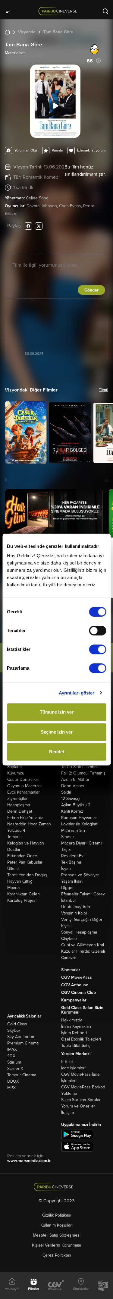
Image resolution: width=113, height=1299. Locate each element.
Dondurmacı (72, 785)
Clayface (69, 938)
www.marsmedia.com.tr (29, 1160)
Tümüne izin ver (57, 711)
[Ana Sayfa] (7, 32)
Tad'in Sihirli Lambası (80, 766)
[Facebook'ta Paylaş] (28, 226)
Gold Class (17, 1024)
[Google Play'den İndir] (77, 1134)
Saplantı (14, 766)
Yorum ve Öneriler (78, 1106)
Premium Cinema (23, 1043)
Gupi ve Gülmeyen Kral (82, 945)
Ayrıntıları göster (77, 692)
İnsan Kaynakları (76, 1026)
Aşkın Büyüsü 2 (75, 805)
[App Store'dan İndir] (77, 1146)
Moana (13, 887)
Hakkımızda (71, 1020)
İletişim (67, 1112)
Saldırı (66, 792)
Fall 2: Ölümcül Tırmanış (83, 773)
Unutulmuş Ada (75, 906)
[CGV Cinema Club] (56, 1285)
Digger (67, 887)
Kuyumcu (15, 773)
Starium (14, 1062)
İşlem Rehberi (74, 1032)
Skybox (13, 1030)
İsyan (66, 868)
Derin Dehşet (19, 811)
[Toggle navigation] (10, 11)
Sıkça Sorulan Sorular (81, 1099)
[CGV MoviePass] (103, 1285)
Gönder (91, 290)
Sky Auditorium (21, 1036)
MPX (11, 1087)
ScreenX (15, 1068)
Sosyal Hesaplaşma (79, 932)
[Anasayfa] (56, 1187)
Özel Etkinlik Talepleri (81, 1039)
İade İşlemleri (73, 1068)
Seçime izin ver (57, 731)
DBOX (13, 1081)
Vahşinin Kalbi (74, 913)
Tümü (103, 390)
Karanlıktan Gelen (23, 894)
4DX (11, 1055)
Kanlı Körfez (72, 811)
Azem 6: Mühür (75, 779)
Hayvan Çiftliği (20, 881)
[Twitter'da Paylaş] (38, 226)
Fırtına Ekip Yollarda (25, 817)
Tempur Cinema (21, 1075)
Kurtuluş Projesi (21, 900)
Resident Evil (73, 855)
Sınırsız (67, 836)
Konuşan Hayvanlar (79, 817)
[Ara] (105, 11)
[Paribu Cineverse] (59, 11)
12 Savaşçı (70, 798)
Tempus (14, 836)
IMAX (12, 1049)
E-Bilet (67, 1061)
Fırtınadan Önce (22, 855)
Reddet (56, 751)
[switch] (97, 630)
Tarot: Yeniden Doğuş (27, 875)
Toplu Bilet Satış (75, 1045)
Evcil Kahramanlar (23, 792)
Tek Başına (71, 862)
